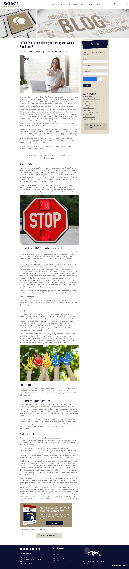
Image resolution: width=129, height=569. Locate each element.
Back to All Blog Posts (49, 535)
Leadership (87, 110)
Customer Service (89, 117)
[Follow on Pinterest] (27, 549)
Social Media (87, 106)
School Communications (91, 99)
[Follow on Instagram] (39, 549)
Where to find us (26, 553)
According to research (60, 321)
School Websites (58, 555)
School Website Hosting (60, 559)
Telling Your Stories (90, 103)
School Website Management (62, 561)
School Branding (88, 108)
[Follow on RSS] (36, 549)
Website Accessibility (90, 119)
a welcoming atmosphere (51, 438)
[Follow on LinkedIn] (30, 549)
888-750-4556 (28, 557)
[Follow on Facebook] (21, 549)
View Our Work (65, 4)
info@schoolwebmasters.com (33, 559)
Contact (99, 4)
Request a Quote (122, 4)
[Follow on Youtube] (33, 549)
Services (54, 4)
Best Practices (87, 97)
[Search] (104, 4)
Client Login (56, 551)
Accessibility (85, 563)
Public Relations (88, 115)
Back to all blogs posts (95, 126)
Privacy (101, 561)
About (90, 4)
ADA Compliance (58, 557)
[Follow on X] (24, 549)
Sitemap (55, 563)
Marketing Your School (91, 101)
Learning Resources (78, 4)
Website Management (90, 112)
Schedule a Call (111, 4)
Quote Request (57, 553)
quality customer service (38, 138)
